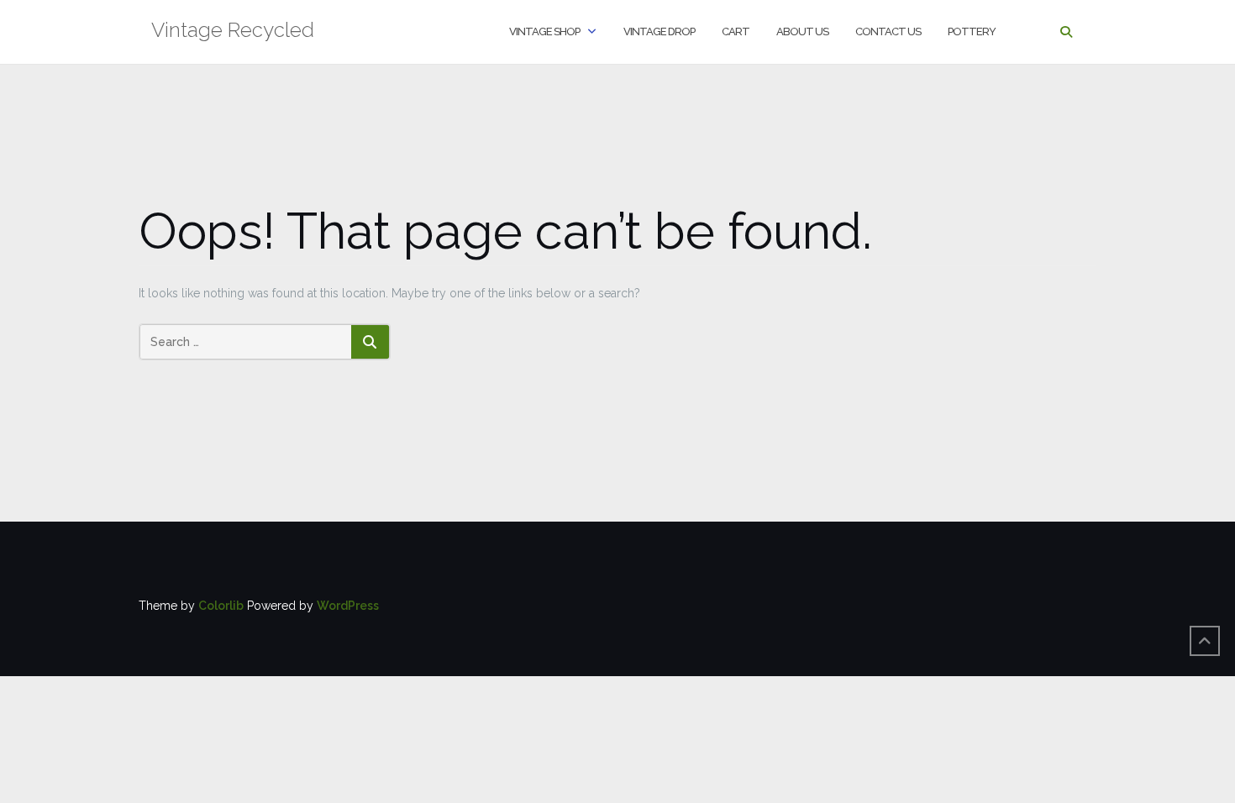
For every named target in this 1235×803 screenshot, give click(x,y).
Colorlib (221, 605)
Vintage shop (544, 31)
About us (802, 31)
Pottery (972, 31)
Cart (735, 31)
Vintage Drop (659, 31)
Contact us (888, 31)
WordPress (348, 605)
